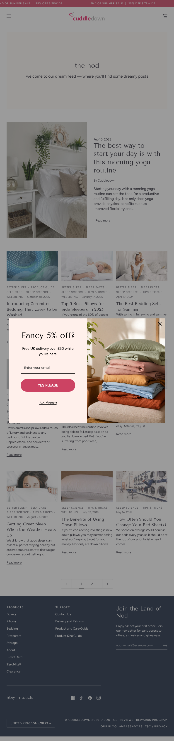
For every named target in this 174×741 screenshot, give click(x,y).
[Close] (159, 323)
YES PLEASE (48, 385)
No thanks (48, 403)
